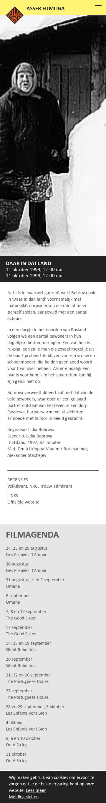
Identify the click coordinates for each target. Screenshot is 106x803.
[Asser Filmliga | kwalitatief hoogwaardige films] (15, 22)
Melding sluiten (24, 796)
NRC (33, 486)
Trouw (46, 486)
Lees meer (36, 790)
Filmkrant (63, 486)
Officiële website (23, 502)
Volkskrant (17, 486)
